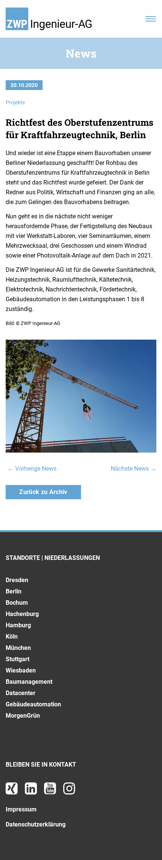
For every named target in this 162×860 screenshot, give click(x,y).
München (18, 647)
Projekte (15, 102)
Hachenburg (22, 614)
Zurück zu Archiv (43, 492)
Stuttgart (17, 659)
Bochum (17, 602)
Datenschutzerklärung (36, 824)
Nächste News (133, 468)
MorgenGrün (23, 715)
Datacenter (20, 693)
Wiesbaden (21, 670)
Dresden (17, 580)
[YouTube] (51, 791)
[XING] (12, 791)
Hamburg (18, 625)
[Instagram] (69, 791)
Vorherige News (32, 468)
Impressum (21, 809)
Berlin (13, 591)
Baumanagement (29, 681)
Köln (12, 636)
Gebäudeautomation (33, 704)
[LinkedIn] (31, 791)
